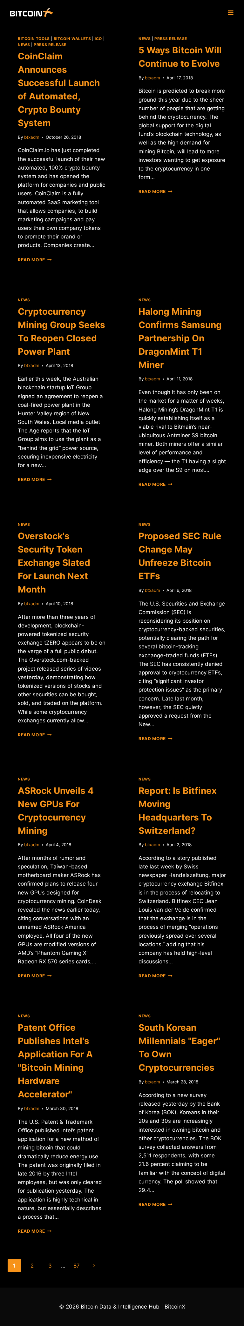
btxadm (31, 137)
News (24, 44)
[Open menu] (230, 12)
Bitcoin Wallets (72, 38)
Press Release (50, 44)
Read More (35, 259)
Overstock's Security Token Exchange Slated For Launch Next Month (54, 563)
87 (76, 1265)
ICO (98, 38)
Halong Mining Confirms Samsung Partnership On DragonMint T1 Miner (180, 338)
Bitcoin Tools (34, 38)
